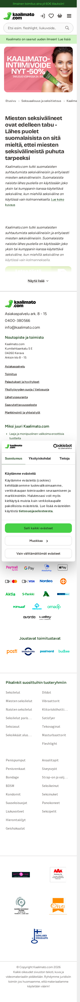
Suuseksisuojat (16, 803)
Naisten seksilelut (19, 709)
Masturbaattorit (54, 735)
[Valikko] (69, 16)
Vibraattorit (51, 701)
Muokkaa (36, 541)
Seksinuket (50, 794)
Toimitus (11, 374)
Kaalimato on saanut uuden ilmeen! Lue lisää (38, 39)
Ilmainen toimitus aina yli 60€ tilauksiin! (38, 4)
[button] (67, 28)
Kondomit (13, 794)
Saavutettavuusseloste (21, 405)
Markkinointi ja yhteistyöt (22, 412)
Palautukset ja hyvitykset (22, 382)
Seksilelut (13, 692)
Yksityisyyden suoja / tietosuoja (27, 389)
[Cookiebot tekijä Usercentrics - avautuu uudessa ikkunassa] (54, 446)
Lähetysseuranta (16, 397)
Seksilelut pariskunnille (19, 718)
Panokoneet (51, 803)
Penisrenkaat (15, 768)
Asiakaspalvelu (15, 366)
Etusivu (11, 101)
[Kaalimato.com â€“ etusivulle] (20, 304)
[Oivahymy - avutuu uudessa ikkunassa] (58, 905)
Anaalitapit (50, 760)
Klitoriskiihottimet (55, 709)
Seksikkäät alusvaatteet (19, 735)
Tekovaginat (51, 726)
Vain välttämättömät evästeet (38, 553)
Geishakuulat (15, 828)
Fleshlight (49, 743)
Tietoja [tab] (65, 458)
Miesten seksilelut (19, 701)
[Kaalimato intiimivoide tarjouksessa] (38, 70)
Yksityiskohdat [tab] (40, 458)
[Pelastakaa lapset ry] (21, 875)
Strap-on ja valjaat (55, 777)
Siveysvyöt (49, 768)
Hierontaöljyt (16, 820)
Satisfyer (48, 718)
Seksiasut (13, 726)
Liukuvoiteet (15, 811)
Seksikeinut (50, 786)
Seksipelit (49, 811)
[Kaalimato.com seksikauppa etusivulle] (20, 16)
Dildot (46, 692)
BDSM (10, 786)
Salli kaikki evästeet (38, 528)
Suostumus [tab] (13, 458)
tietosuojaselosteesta (36, 511)
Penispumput (16, 760)
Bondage (12, 777)
